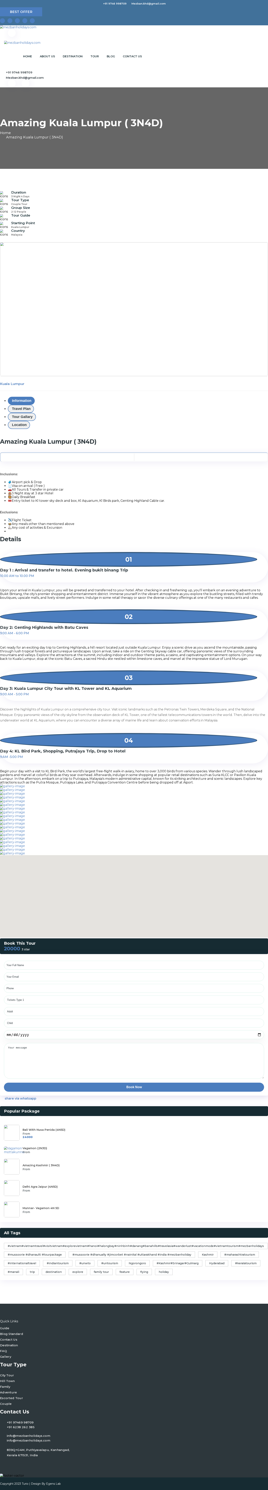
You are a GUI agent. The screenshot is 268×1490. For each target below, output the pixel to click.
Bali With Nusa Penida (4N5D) (44, 1130)
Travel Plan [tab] (21, 409)
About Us (47, 56)
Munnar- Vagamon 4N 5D (41, 1208)
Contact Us (132, 56)
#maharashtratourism (239, 1254)
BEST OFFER (21, 12)
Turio (25, 1483)
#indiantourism (58, 1263)
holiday (164, 1272)
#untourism (109, 1263)
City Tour (7, 1375)
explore (77, 1272)
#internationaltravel (22, 1263)
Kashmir (208, 1254)
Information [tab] (21, 401)
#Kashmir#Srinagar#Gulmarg (178, 1263)
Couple (6, 1404)
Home (27, 56)
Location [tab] (19, 425)
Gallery (5, 1356)
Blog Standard (11, 1334)
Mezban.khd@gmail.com (148, 3)
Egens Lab (53, 1483)
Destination (73, 56)
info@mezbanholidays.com (28, 1436)
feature (124, 1272)
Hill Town (7, 1381)
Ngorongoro (137, 1263)
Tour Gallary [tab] (22, 417)
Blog (111, 56)
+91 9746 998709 (115, 3)
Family (5, 1387)
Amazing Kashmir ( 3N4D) (41, 1165)
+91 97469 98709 (20, 1422)
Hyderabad (216, 1263)
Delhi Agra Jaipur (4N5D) (40, 1186)
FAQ (3, 1351)
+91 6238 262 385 (21, 1427)
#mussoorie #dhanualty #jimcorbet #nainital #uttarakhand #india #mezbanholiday (131, 1254)
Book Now (134, 1087)
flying (144, 1272)
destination (54, 1272)
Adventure (8, 1392)
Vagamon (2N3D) (35, 1148)
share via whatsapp (20, 1098)
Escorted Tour (11, 1398)
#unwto (85, 1263)
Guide (4, 1328)
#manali (13, 1272)
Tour (94, 56)
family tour (101, 1272)
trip (32, 1272)
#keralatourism (246, 1263)
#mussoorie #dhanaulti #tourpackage (35, 1254)
